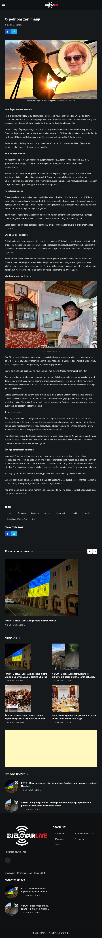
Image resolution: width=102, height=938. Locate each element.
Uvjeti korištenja (24, 873)
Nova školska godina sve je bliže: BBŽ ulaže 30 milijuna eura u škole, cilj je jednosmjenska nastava (74, 719)
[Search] (98, 4)
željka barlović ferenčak (17, 519)
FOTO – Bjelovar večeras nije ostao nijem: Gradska (30, 621)
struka (87, 513)
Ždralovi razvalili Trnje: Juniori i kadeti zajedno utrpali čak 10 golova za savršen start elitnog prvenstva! (25, 719)
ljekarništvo (75, 513)
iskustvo (35, 513)
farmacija (22, 513)
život (34, 519)
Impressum (10, 873)
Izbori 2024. (39, 873)
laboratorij (60, 513)
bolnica (10, 513)
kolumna (47, 513)
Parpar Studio (63, 933)
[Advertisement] (51, 748)
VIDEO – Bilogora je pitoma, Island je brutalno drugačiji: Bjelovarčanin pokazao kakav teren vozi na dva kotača (73, 677)
